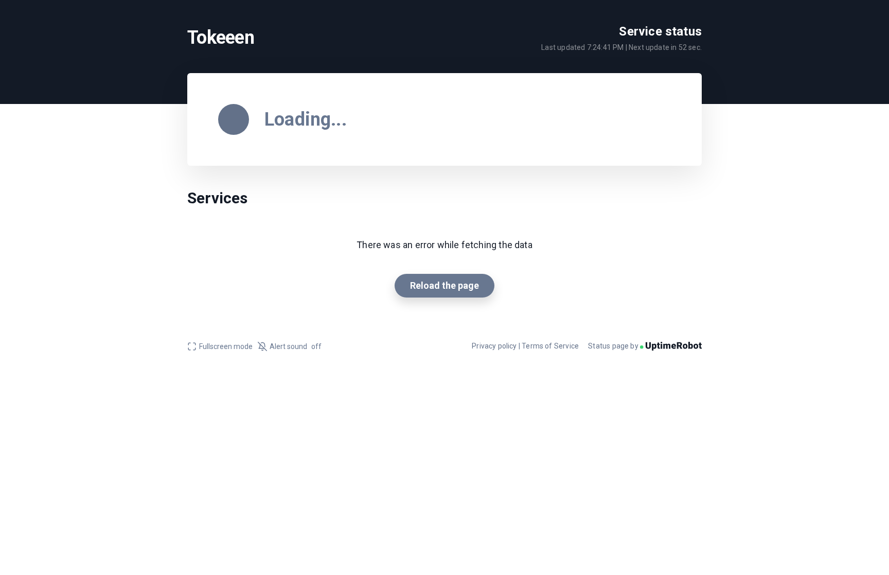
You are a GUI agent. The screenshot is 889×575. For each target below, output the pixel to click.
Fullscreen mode (226, 346)
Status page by (614, 346)
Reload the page (444, 285)
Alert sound (296, 346)
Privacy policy (494, 346)
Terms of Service (550, 346)
